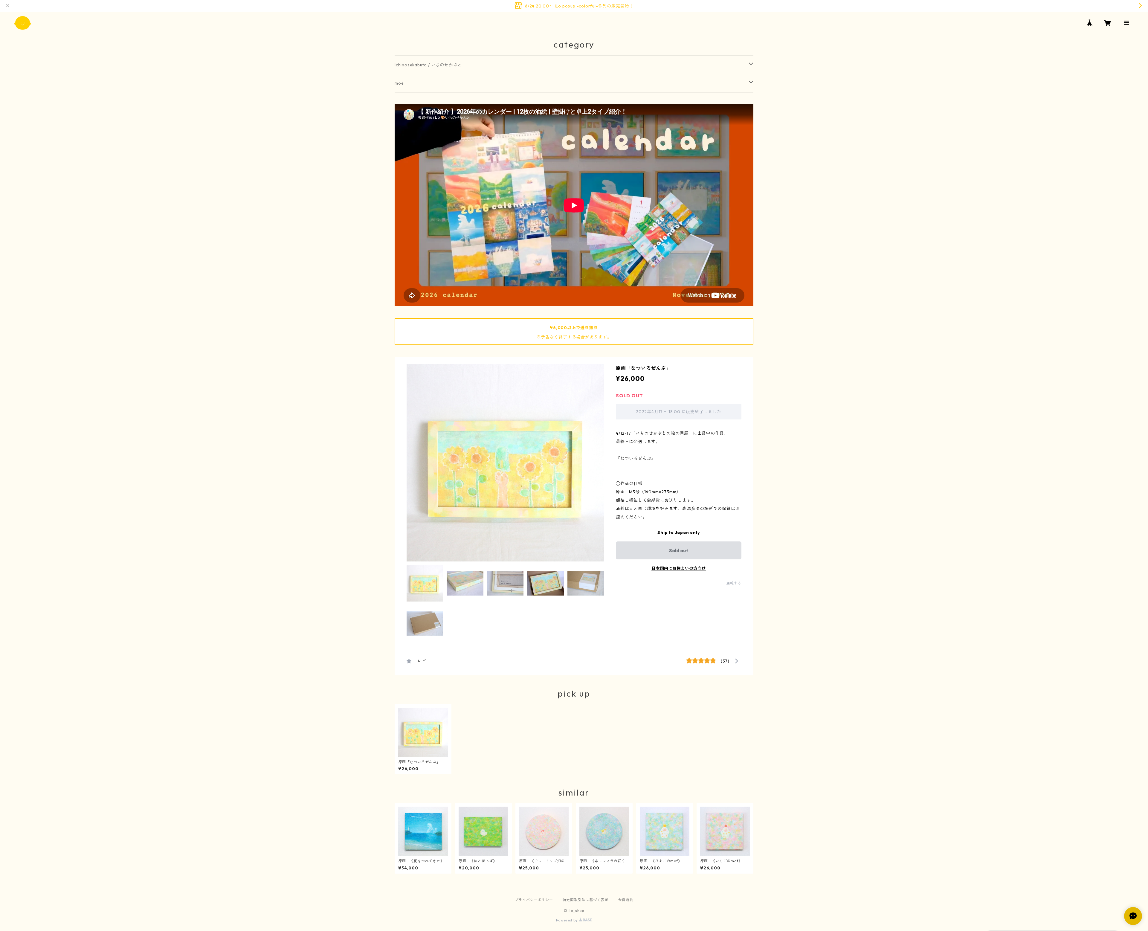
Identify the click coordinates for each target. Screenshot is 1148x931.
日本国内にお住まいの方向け (678, 568)
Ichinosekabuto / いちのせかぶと (428, 65)
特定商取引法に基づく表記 (586, 900)
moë (399, 83)
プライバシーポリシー (534, 900)
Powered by (567, 920)
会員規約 (625, 900)
